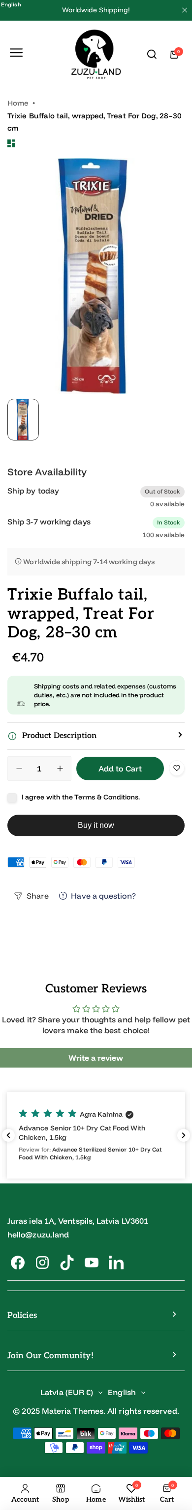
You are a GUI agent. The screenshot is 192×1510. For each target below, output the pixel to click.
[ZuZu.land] (96, 55)
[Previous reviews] (8, 1135)
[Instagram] (42, 1262)
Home (18, 103)
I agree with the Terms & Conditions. (81, 797)
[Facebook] (17, 1262)
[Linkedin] (116, 1262)
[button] (96, 736)
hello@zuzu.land (38, 1234)
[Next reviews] (183, 1135)
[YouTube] (91, 1262)
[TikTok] (67, 1262)
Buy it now (96, 825)
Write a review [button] (95, 1058)
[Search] (152, 54)
